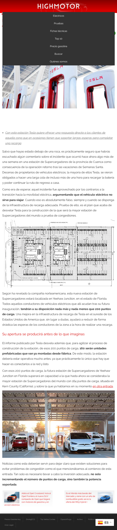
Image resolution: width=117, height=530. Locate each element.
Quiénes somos (58, 61)
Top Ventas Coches (47, 519)
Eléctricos (58, 15)
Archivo (80, 519)
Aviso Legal (9, 525)
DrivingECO (30, 519)
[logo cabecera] (59, 6)
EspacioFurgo (66, 519)
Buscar (59, 53)
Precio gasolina (58, 46)
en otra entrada (103, 386)
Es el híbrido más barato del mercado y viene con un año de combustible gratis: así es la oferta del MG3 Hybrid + (80, 497)
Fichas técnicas (58, 31)
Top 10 (58, 38)
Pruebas (58, 23)
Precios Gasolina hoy (13, 519)
